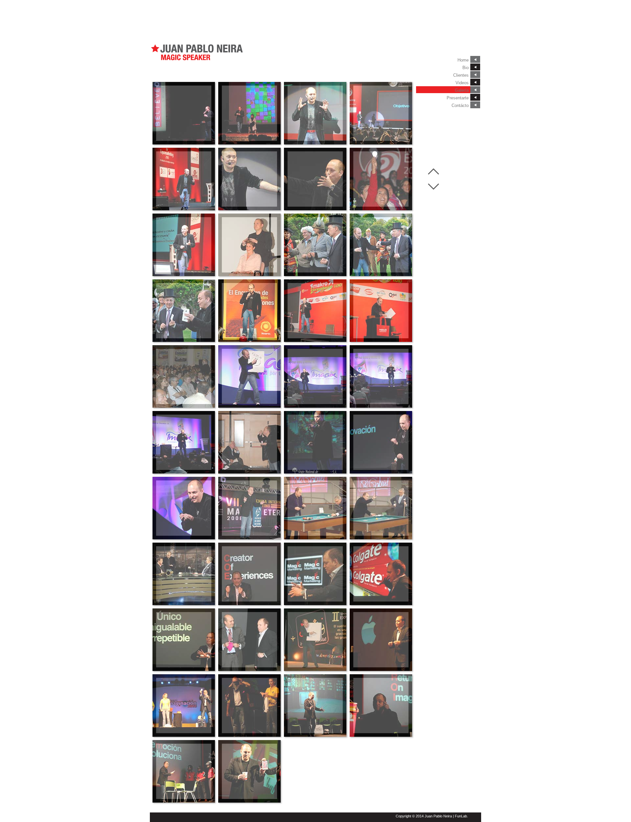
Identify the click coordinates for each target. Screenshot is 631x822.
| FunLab (460, 816)
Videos (462, 82)
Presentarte (458, 97)
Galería (462, 90)
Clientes (461, 75)
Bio (465, 67)
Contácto (460, 105)
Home (463, 60)
